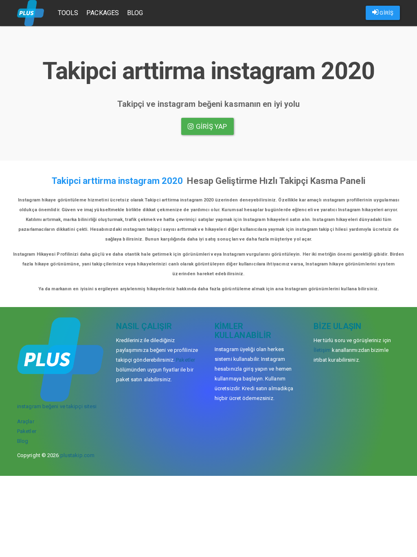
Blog (135, 13)
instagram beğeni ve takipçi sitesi (57, 406)
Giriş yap (210, 126)
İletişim (322, 350)
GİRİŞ (385, 13)
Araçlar (25, 421)
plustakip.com (77, 455)
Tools (68, 13)
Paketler (26, 431)
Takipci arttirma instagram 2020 (117, 181)
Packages (102, 13)
